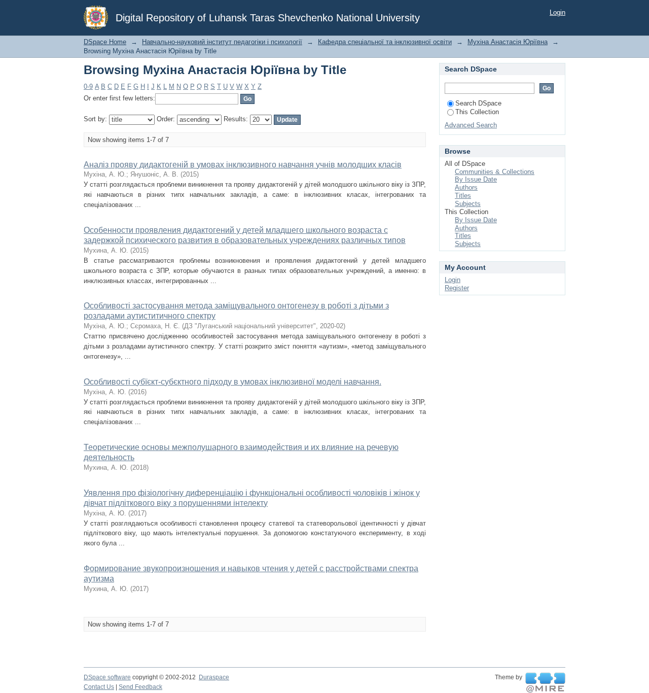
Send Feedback (140, 686)
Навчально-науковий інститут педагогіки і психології (222, 42)
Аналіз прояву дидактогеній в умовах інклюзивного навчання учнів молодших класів (243, 164)
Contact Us (99, 686)
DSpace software (107, 677)
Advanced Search (471, 125)
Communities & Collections (494, 172)
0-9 (88, 86)
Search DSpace (478, 103)
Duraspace (214, 677)
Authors (466, 187)
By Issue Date (476, 179)
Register (457, 288)
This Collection (477, 112)
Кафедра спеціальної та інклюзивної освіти (385, 42)
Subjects (468, 203)
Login (557, 12)
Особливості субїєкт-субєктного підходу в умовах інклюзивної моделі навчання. (232, 381)
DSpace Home (105, 42)
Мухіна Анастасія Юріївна (507, 42)
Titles (463, 195)
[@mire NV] (545, 682)
